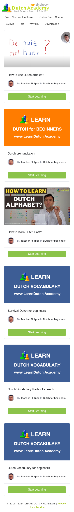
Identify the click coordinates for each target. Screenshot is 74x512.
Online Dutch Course (51, 17)
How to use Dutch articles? (26, 75)
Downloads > (52, 23)
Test (21, 23)
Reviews (9, 23)
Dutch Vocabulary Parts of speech (31, 389)
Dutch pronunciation (21, 153)
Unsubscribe (37, 507)
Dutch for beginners (54, 83)
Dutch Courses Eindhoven (19, 17)
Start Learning (37, 96)
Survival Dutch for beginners (27, 310)
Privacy (61, 503)
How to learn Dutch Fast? (25, 232)
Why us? (34, 23)
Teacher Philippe (30, 83)
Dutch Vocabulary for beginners (29, 468)
